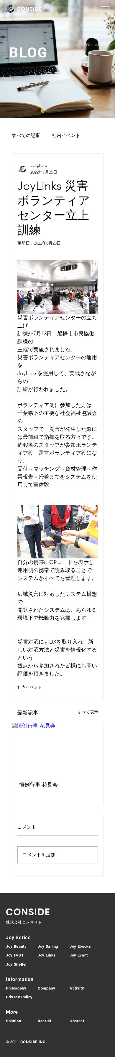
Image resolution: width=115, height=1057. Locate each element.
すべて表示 (88, 712)
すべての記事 (26, 135)
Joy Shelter (16, 964)
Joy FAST (15, 955)
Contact (77, 1021)
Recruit (44, 1021)
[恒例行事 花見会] (57, 748)
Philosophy (16, 988)
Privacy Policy (19, 997)
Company (46, 988)
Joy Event (79, 955)
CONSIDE (29, 9)
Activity (77, 988)
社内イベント (66, 135)
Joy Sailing (48, 946)
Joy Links (47, 955)
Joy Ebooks (80, 946)
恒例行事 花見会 (38, 784)
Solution (13, 1021)
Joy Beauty (16, 946)
